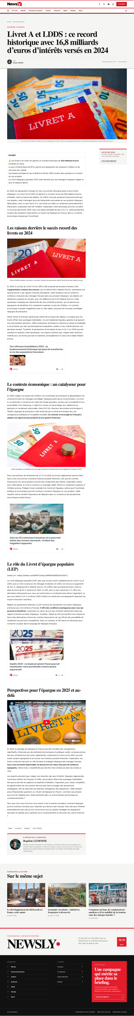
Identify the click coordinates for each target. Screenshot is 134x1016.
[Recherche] (126, 10)
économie (18, 828)
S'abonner (121, 4)
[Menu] (8, 10)
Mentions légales (103, 1012)
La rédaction (70, 972)
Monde (23, 10)
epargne (27, 828)
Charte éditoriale (70, 977)
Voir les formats (109, 997)
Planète (73, 10)
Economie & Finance (18, 21)
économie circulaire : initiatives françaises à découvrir (64, 911)
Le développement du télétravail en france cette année (24, 911)
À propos (70, 967)
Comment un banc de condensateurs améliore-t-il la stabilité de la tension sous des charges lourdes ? (107, 912)
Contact (70, 982)
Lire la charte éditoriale (109, 161)
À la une (15, 10)
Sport (80, 10)
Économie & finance (35, 10)
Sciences (57, 10)
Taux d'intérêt (37, 828)
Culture (48, 10)
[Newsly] (14, 4)
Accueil (9, 21)
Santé (65, 10)
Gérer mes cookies (120, 1012)
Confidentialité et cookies (85, 1012)
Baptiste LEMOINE (35, 841)
